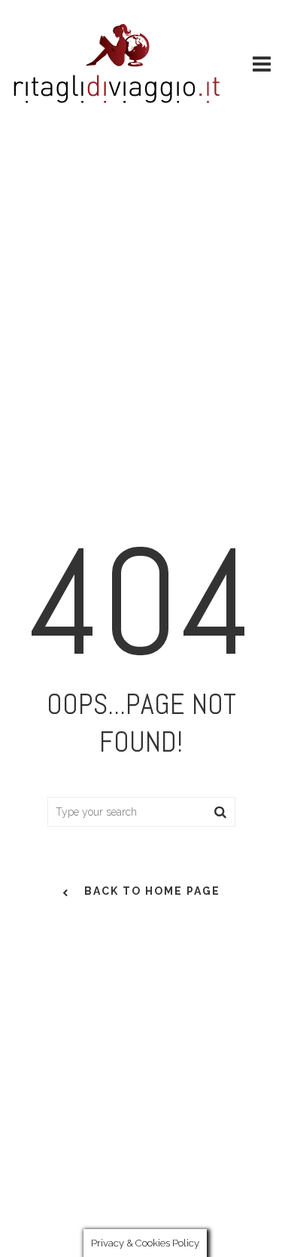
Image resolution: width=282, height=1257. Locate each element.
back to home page (152, 891)
